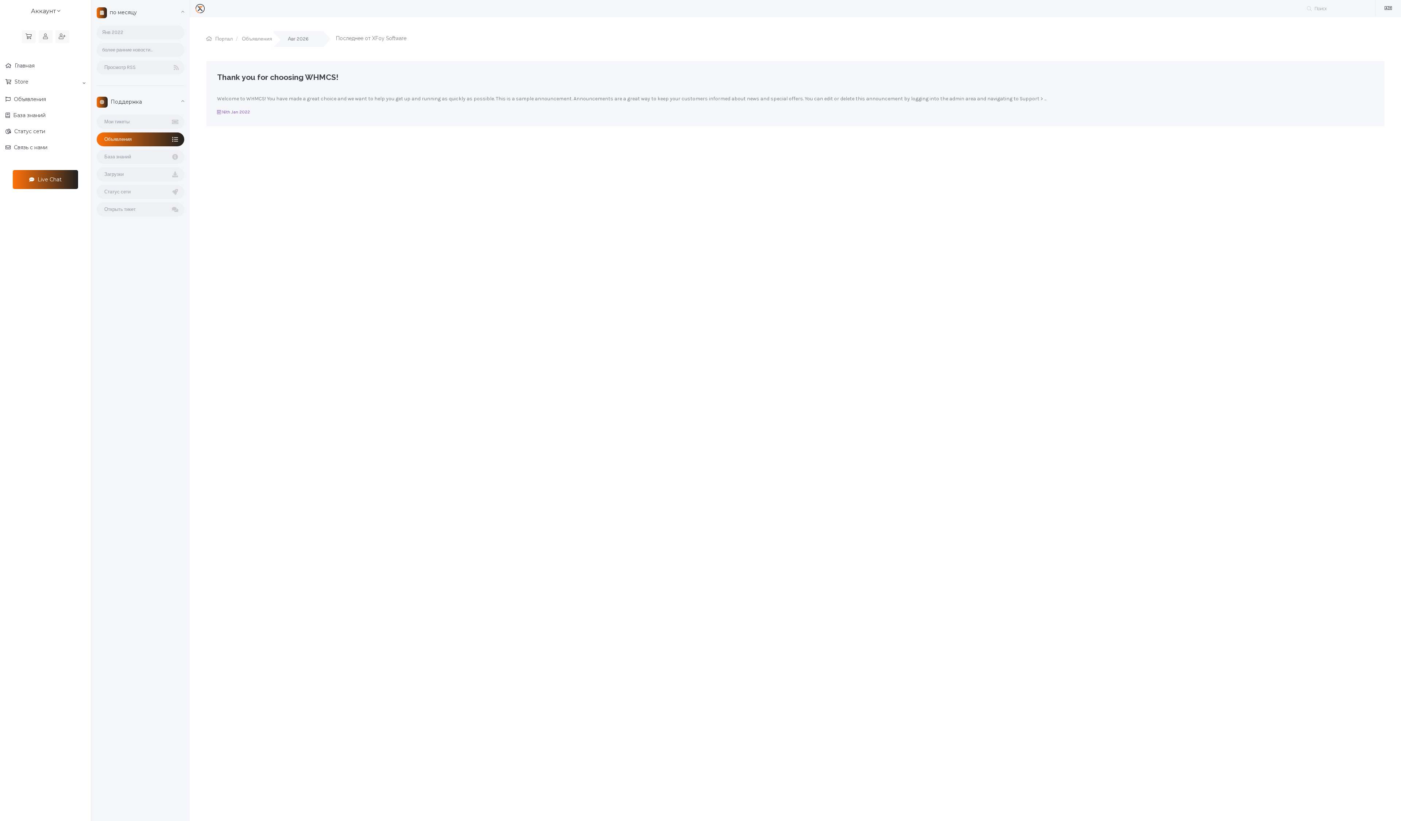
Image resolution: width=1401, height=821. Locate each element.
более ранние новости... (127, 50)
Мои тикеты (116, 121)
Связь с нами (29, 147)
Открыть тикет (119, 209)
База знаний (29, 115)
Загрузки (113, 174)
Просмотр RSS (119, 67)
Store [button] (20, 81)
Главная (24, 65)
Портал (224, 39)
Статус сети (29, 131)
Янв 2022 (112, 32)
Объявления (29, 99)
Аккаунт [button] (44, 11)
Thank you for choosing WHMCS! (278, 77)
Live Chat (49, 179)
